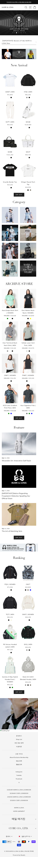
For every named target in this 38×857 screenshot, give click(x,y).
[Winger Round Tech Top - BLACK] (28, 190)
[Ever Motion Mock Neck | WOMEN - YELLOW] (30, 318)
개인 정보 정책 (19, 743)
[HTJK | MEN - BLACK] (29, 97)
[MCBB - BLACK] (11, 157)
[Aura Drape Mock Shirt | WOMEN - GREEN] (7, 318)
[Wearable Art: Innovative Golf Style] (19, 444)
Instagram (19, 772)
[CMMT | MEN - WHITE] (9, 97)
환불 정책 (19, 764)
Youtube (19, 775)
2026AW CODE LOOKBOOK (19, 793)
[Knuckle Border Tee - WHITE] (9, 187)
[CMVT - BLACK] (25, 590)
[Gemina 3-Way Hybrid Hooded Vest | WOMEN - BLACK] (10, 687)
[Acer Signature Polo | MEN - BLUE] (32, 413)
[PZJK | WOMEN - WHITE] (9, 590)
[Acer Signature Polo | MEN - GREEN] (29, 413)
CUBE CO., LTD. (18, 828)
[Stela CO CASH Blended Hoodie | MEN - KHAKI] (30, 685)
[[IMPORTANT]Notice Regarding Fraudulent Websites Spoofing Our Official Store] (19, 476)
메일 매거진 (18, 819)
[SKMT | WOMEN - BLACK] (29, 620)
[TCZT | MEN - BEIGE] (11, 620)
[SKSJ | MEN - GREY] (27, 650)
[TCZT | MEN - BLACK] (9, 620)
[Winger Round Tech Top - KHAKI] (30, 190)
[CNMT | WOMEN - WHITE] (9, 381)
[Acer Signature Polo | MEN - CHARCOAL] (27, 413)
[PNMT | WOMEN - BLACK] (27, 381)
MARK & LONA (19, 807)
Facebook (19, 779)
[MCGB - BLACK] (29, 127)
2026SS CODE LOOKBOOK (19, 800)
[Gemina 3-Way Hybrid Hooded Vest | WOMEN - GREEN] (12, 687)
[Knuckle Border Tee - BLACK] (11, 187)
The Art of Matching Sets (12, 531)
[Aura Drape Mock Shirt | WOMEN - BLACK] (12, 318)
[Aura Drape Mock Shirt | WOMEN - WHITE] (10, 318)
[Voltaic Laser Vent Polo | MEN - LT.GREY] (27, 351)
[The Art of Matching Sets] (19, 514)
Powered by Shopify (19, 855)
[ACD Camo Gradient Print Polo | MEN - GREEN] (9, 413)
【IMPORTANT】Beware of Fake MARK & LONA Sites (16, 42)
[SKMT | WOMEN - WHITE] (27, 620)
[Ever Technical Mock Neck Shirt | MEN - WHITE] (10, 351)
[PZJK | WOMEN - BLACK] (11, 590)
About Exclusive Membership (19, 757)
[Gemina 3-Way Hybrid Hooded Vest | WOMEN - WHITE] (7, 687)
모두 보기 (19, 194)
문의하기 (19, 736)
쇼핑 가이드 (19, 754)
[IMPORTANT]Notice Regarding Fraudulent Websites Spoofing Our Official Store (16, 496)
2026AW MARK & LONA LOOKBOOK (19, 790)
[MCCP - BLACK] (29, 157)
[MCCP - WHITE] (27, 157)
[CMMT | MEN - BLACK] (11, 97)
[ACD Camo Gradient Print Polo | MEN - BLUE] (11, 413)
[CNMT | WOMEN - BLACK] (11, 381)
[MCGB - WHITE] (27, 127)
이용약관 (19, 746)
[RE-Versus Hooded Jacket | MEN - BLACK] (11, 652)
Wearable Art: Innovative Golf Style (16, 461)
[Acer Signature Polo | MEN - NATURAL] (24, 413)
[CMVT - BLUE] (30, 590)
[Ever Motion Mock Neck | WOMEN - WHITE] (25, 318)
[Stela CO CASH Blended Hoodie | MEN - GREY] (25, 685)
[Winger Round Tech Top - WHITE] (25, 190)
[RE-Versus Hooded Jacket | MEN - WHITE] (9, 652)
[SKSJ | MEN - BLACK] (29, 650)
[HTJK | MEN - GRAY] (27, 97)
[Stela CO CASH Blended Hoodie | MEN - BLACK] (28, 685)
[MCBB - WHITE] (9, 157)
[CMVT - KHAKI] (28, 590)
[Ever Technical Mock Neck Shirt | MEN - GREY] (7, 351)
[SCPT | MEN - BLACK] (11, 127)
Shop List (19, 739)
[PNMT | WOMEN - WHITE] (29, 381)
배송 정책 (19, 761)
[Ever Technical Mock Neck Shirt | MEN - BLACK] (12, 351)
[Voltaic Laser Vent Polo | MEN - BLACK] (29, 351)
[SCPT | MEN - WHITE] (9, 127)
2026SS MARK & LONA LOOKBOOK (19, 797)
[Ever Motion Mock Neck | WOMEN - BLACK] (28, 318)
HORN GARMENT (19, 811)
